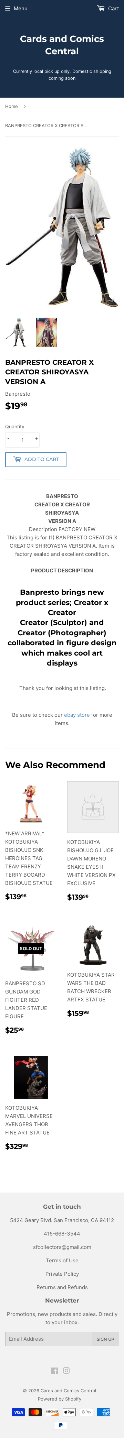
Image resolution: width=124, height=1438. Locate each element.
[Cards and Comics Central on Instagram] (66, 1371)
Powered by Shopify (59, 1399)
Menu (21, 8)
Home (11, 106)
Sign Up (105, 1339)
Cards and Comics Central (62, 45)
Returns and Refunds (62, 1287)
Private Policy (62, 1274)
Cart (113, 8)
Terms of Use (62, 1260)
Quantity (14, 426)
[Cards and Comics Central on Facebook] (54, 1371)
